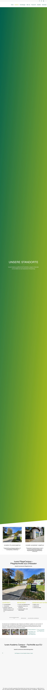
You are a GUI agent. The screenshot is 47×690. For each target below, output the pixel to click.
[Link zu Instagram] (41, 1)
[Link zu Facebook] (39, 1)
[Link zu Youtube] (43, 1)
